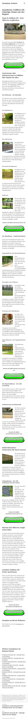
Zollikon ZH (11, 44)
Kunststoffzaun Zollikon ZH (12, 698)
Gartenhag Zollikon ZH (6, 696)
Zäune (20, 83)
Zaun (11, 582)
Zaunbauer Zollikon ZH (6, 700)
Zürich (21, 695)
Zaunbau (4, 52)
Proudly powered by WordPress (8, 718)
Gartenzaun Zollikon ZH (16, 696)
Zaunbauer (7, 587)
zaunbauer (16, 695)
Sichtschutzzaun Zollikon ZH (9, 699)
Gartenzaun (13, 84)
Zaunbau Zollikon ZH (19, 699)
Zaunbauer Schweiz (9, 3)
